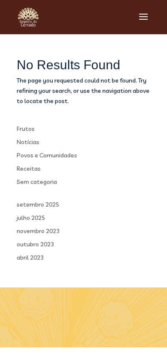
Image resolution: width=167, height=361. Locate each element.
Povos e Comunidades (47, 155)
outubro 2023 (35, 244)
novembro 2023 (38, 231)
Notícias (28, 142)
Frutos (26, 129)
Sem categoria (37, 182)
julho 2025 (31, 218)
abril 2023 (30, 257)
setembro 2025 (38, 204)
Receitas (29, 168)
